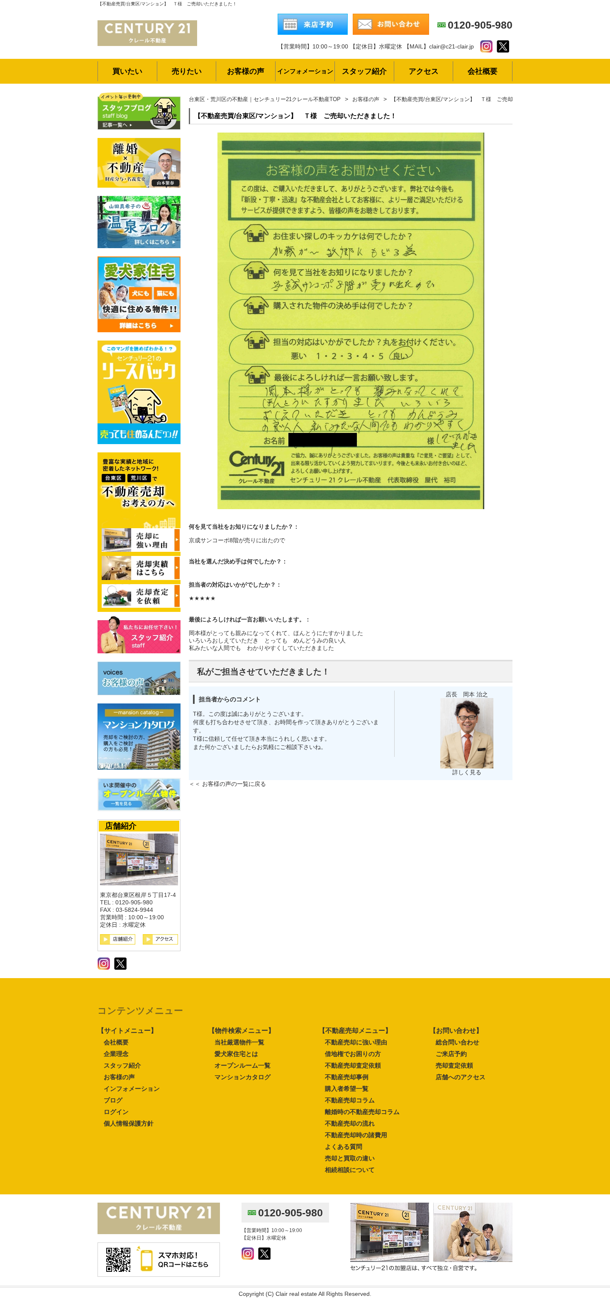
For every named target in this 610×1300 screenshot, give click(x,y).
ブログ (113, 1100)
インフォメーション (132, 1088)
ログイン (116, 1111)
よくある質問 (343, 1146)
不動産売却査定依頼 (353, 1065)
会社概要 (116, 1042)
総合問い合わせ (457, 1042)
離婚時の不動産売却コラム (362, 1111)
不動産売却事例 (346, 1076)
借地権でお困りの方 (353, 1053)
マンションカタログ (243, 1076)
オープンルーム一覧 (243, 1065)
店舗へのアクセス (461, 1076)
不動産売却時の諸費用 (356, 1134)
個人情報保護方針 (129, 1123)
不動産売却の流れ (350, 1123)
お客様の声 (119, 1076)
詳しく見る (466, 772)
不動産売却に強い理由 (356, 1042)
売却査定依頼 (454, 1065)
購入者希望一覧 (346, 1088)
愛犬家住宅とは (236, 1053)
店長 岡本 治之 (467, 694)
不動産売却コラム (350, 1100)
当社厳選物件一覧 (239, 1042)
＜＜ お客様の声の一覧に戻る (227, 783)
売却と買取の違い (350, 1158)
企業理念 (116, 1053)
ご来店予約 (451, 1053)
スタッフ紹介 (122, 1065)
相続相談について (350, 1169)
